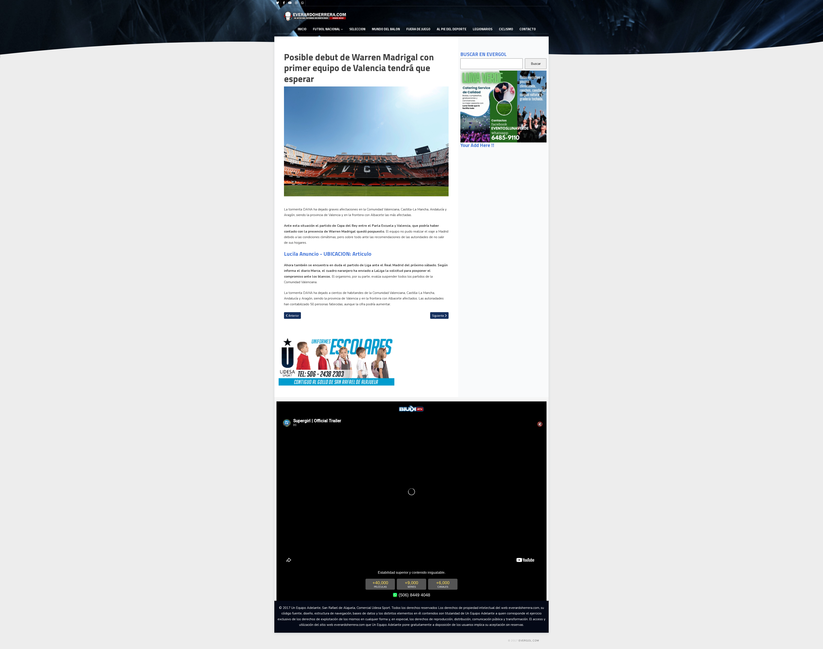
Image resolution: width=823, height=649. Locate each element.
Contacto (528, 29)
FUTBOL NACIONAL (326, 29)
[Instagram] (296, 3)
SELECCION (357, 29)
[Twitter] (278, 3)
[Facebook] (284, 3)
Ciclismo (506, 29)
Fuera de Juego (418, 29)
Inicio (302, 29)
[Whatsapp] (302, 3)
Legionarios (483, 29)
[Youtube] (290, 3)
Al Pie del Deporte (451, 29)
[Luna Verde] (503, 106)
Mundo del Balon (386, 29)
